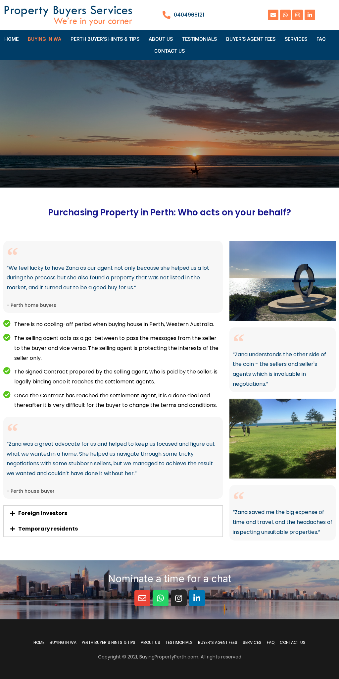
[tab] (113, 513)
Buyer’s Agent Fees (250, 39)
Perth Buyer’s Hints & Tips (105, 39)
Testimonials (199, 39)
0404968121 (189, 15)
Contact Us (169, 51)
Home (11, 39)
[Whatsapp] (285, 15)
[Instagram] (297, 15)
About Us (161, 39)
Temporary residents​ (48, 529)
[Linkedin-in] (310, 15)
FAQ (321, 39)
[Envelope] (273, 15)
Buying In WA (44, 39)
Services (296, 39)
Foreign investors (42, 513)
